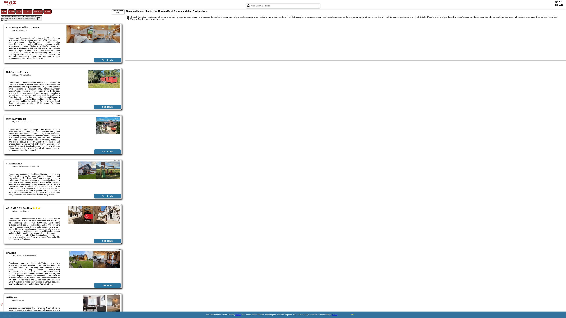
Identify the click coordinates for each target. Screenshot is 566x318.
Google (238, 315)
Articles (47, 11)
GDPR (334, 315)
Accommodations (12, 11)
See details (107, 60)
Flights (19, 11)
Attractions (38, 11)
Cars (27, 11)
